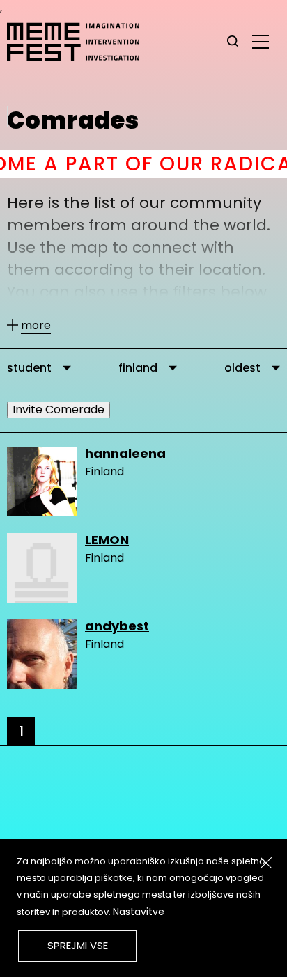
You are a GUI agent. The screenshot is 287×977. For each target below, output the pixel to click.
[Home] (80, 41)
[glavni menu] (260, 41)
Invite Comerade (58, 410)
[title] (232, 41)
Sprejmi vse (77, 945)
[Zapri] (266, 863)
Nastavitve (138, 912)
